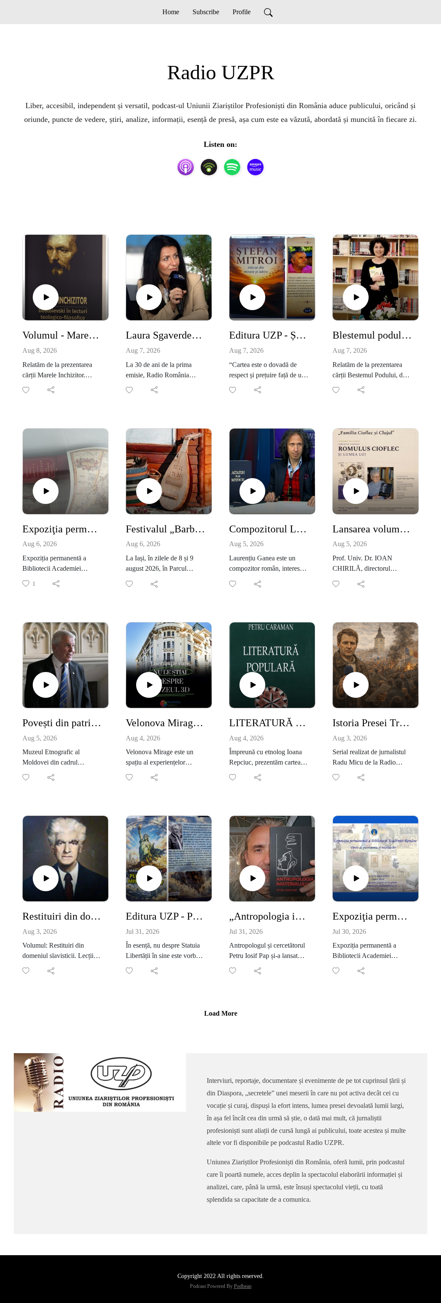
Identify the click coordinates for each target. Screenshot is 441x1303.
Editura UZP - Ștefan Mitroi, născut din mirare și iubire (268, 335)
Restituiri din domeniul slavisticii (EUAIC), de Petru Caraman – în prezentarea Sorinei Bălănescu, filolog (62, 916)
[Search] (268, 12)
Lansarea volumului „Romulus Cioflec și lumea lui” (372, 529)
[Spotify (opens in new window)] (232, 167)
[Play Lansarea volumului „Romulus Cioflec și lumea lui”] (356, 491)
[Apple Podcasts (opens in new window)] (185, 167)
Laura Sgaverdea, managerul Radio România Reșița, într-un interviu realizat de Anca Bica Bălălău (165, 335)
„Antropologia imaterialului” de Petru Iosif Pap (268, 916)
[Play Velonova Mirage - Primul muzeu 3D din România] (149, 685)
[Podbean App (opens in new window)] (209, 167)
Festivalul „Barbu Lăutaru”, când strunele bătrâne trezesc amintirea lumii (165, 529)
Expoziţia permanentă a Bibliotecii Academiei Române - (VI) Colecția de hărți (62, 529)
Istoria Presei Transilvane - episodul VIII (372, 722)
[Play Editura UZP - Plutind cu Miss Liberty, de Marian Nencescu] (149, 878)
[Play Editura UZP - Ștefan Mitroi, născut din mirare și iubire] (252, 297)
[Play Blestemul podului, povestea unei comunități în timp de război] (356, 297)
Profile (242, 12)
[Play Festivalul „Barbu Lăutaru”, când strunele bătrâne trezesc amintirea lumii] (149, 491)
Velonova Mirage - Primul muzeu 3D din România (165, 722)
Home (170, 12)
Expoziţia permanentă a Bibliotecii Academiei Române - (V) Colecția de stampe (372, 916)
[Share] (51, 390)
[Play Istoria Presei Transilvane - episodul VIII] (356, 685)
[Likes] (26, 390)
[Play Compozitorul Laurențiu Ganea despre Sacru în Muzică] (252, 491)
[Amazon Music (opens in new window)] (255, 167)
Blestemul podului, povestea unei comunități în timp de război (372, 335)
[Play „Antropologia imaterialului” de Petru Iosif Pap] (252, 878)
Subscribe (206, 12)
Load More (220, 1013)
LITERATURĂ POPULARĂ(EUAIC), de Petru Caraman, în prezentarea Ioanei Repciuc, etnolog (268, 722)
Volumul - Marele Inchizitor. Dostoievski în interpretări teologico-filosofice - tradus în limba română (62, 335)
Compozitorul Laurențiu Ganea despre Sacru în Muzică (268, 529)
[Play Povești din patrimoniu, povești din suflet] (46, 685)
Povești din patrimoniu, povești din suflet (62, 722)
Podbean (243, 1286)
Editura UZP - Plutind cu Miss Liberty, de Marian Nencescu (165, 916)
